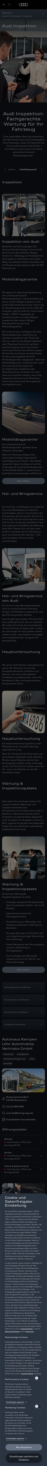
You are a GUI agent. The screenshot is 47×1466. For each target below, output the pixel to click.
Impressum (29, 1331)
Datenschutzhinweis (12, 1331)
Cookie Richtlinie (26, 1329)
